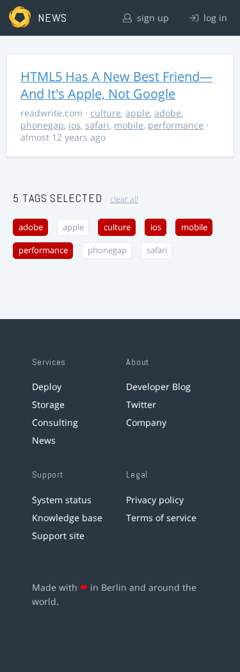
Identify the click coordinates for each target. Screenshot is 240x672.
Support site (58, 535)
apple (137, 113)
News (44, 440)
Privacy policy (155, 500)
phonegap (42, 125)
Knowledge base (67, 518)
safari (97, 125)
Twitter (141, 404)
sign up (151, 18)
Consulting (55, 422)
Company (146, 422)
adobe (167, 113)
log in (214, 18)
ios (74, 125)
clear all (124, 199)
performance (176, 125)
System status (62, 500)
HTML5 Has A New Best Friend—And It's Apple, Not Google (116, 85)
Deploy (46, 386)
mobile (128, 125)
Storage (48, 404)
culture (105, 113)
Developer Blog (158, 386)
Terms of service (161, 518)
